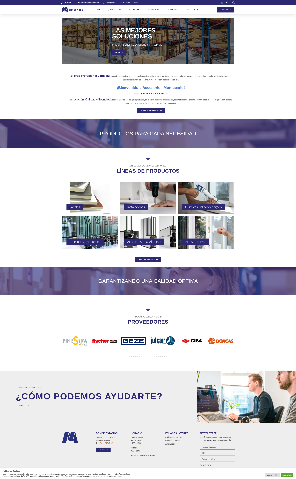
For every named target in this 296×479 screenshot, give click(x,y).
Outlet (185, 10)
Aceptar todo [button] (287, 475)
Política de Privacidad (173, 437)
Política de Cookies (172, 441)
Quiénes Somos (115, 10)
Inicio (100, 10)
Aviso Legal (169, 444)
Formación (171, 10)
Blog (196, 10)
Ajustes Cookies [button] (272, 475)
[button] (65, 41)
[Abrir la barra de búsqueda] (233, 3)
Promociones (154, 10)
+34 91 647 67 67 (106, 443)
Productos (134, 10)
